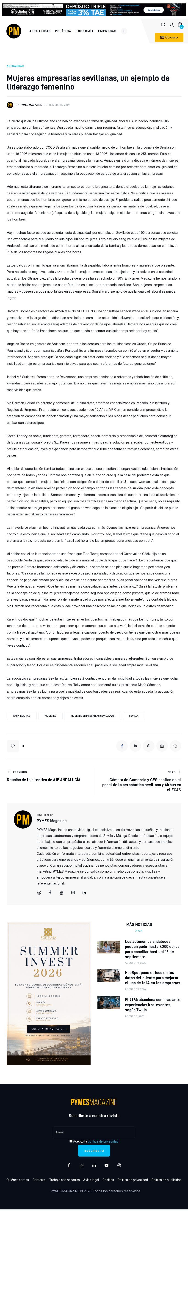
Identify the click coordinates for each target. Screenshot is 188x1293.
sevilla (133, 715)
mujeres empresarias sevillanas (93, 715)
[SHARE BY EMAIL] (162, 746)
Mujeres (50, 715)
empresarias (21, 715)
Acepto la (95, 1141)
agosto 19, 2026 (135, 962)
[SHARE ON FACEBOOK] (122, 746)
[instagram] (81, 1165)
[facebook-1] (69, 1165)
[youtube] (61, 893)
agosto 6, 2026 (134, 1016)
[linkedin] (84, 893)
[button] (15, 746)
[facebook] (50, 893)
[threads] (39, 893)
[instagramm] (73, 893)
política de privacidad (103, 1141)
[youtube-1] (106, 1165)
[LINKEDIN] (135, 746)
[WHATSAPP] (148, 746)
